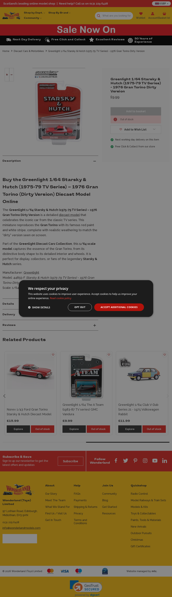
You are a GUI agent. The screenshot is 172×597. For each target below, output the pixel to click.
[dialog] (86, 298)
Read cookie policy (60, 298)
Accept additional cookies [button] (119, 307)
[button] (39, 307)
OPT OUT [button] (79, 307)
